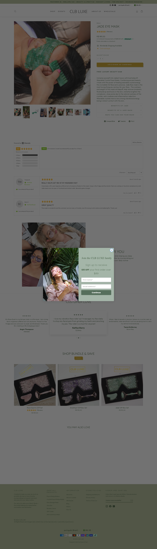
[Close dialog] (111, 250)
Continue (96, 292)
